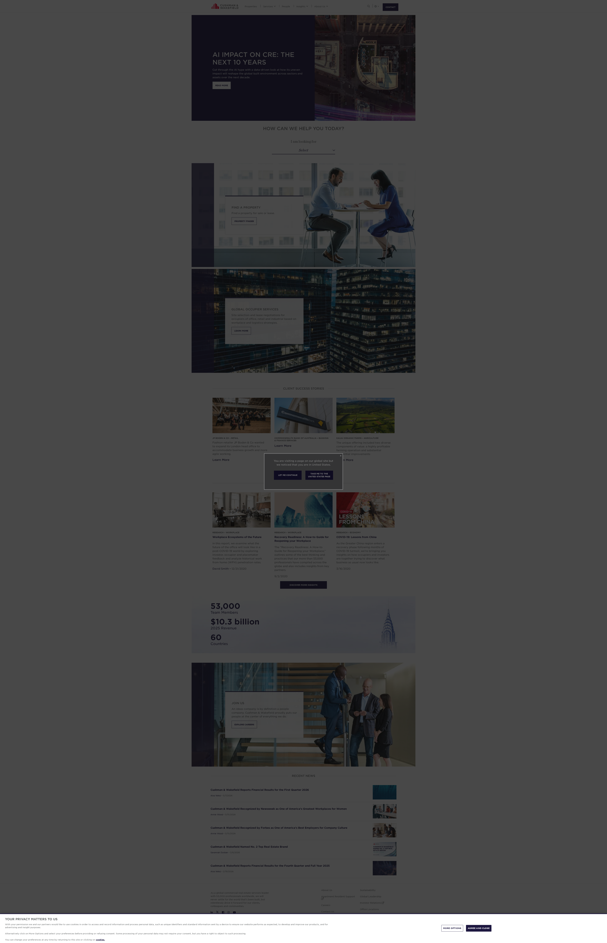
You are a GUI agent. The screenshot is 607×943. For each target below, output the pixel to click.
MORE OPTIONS (452, 928)
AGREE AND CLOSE (479, 928)
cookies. (100, 939)
